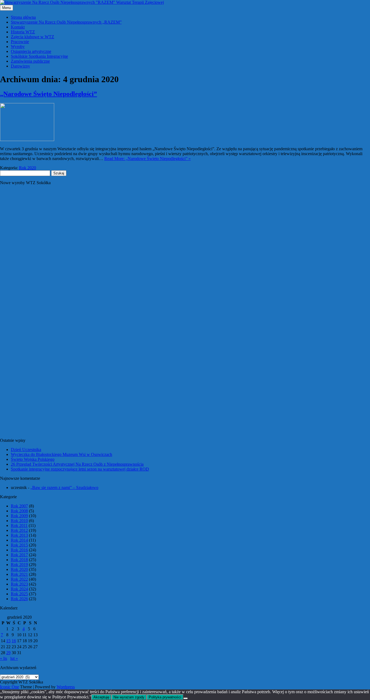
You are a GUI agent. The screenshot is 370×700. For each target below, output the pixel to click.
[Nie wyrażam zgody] (185, 698)
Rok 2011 (19, 525)
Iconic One (9, 687)
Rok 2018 (19, 559)
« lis (3, 658)
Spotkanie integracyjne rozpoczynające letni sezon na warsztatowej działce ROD (80, 469)
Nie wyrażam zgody (128, 697)
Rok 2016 (19, 550)
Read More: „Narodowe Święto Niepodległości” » (147, 158)
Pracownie (20, 41)
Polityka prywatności (165, 697)
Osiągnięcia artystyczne (31, 51)
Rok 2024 (19, 589)
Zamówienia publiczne (30, 61)
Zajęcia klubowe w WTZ (32, 36)
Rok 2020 (27, 167)
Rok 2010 (19, 520)
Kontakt (18, 27)
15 (8, 640)
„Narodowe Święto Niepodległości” (48, 93)
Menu (6, 8)
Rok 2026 (19, 598)
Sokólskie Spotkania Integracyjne (39, 56)
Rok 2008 (19, 511)
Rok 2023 (19, 584)
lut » (14, 658)
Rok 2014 (19, 540)
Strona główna (23, 17)
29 (8, 652)
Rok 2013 (19, 535)
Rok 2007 (19, 506)
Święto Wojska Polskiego (32, 459)
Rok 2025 (19, 594)
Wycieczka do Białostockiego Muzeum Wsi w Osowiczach (61, 454)
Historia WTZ (23, 32)
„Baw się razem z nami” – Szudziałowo (64, 487)
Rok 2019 (19, 564)
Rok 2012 (19, 530)
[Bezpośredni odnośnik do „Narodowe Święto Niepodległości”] (27, 139)
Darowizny (20, 66)
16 (14, 640)
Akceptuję (101, 697)
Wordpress (66, 687)
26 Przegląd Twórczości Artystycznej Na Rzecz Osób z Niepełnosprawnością (77, 464)
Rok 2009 (19, 515)
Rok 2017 (19, 554)
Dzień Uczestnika (26, 449)
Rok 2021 (19, 574)
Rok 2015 (19, 545)
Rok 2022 (19, 579)
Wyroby (18, 46)
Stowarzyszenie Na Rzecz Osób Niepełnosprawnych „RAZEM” (66, 22)
